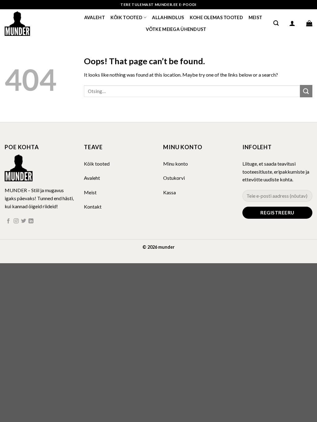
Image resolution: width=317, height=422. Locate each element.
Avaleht (94, 17)
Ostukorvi (174, 178)
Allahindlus (168, 17)
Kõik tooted (126, 17)
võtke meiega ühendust (176, 29)
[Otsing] (276, 23)
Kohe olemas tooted (216, 17)
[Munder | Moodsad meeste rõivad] (36, 23)
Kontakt (93, 206)
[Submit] (306, 91)
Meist (255, 17)
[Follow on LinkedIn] (30, 221)
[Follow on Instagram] (16, 221)
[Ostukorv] (309, 23)
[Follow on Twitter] (23, 221)
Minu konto (175, 164)
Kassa (169, 192)
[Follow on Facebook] (8, 221)
